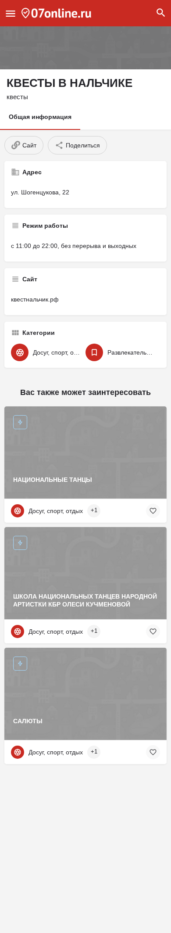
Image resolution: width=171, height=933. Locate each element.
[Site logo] (57, 13)
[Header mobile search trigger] (161, 12)
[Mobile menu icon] (10, 13)
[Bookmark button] (153, 511)
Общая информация (40, 116)
